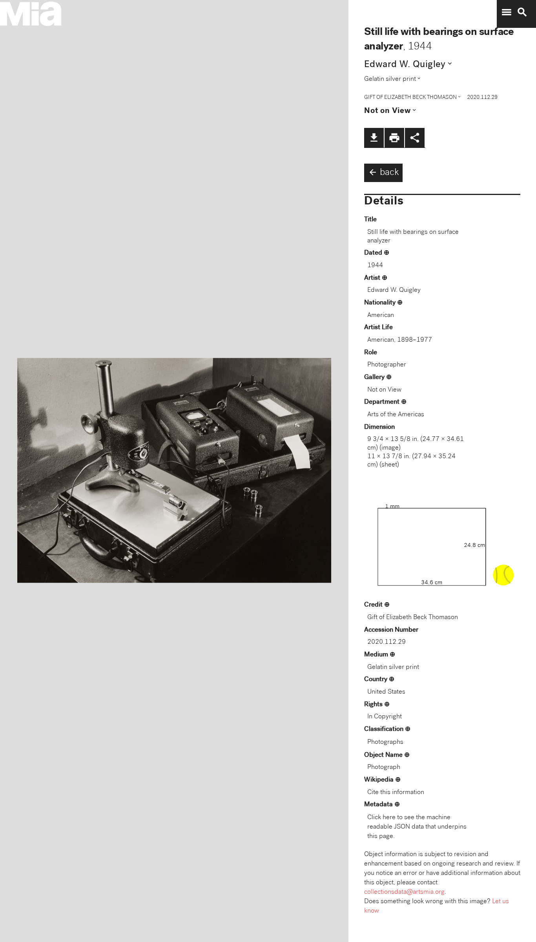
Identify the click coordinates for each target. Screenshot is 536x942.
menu (506, 12)
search (522, 12)
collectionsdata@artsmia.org (404, 892)
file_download (374, 138)
